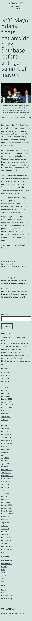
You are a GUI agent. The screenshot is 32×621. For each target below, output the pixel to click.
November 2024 (7, 408)
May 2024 (5, 425)
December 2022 (7, 476)
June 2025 (5, 387)
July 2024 (4, 420)
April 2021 (4, 534)
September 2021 (7, 520)
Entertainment (6, 561)
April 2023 (5, 464)
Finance (4, 566)
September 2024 (7, 414)
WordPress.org (6, 599)
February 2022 (6, 505)
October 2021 (6, 517)
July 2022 (4, 490)
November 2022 (7, 478)
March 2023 (5, 467)
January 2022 (6, 508)
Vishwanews (16, 3)
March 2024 (5, 431)
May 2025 (5, 390)
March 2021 (5, 537)
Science (4, 572)
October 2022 (6, 481)
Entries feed (5, 593)
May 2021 (4, 531)
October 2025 (6, 375)
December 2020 (7, 546)
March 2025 (5, 396)
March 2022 (5, 502)
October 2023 (6, 446)
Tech (3, 578)
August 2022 (5, 487)
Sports (3, 575)
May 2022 (5, 496)
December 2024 (7, 405)
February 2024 (6, 434)
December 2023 (7, 440)
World (24, 266)
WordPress (20, 613)
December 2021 (7, 511)
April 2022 (5, 499)
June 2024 (5, 422)
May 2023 (5, 461)
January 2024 (6, 437)
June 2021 (5, 529)
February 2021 (6, 540)
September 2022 (7, 484)
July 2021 (4, 526)
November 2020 (7, 549)
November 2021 (7, 514)
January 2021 (6, 543)
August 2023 (5, 452)
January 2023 (6, 473)
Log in (3, 590)
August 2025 (5, 381)
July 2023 (4, 455)
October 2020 (6, 552)
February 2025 (6, 399)
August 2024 (6, 417)
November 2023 (7, 443)
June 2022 (5, 493)
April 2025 (5, 393)
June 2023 (5, 458)
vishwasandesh (8, 264)
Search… (4, 314)
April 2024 (5, 428)
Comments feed (7, 596)
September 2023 (7, 449)
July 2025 (4, 384)
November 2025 (7, 372)
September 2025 (7, 378)
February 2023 (6, 470)
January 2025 (6, 402)
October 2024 (6, 411)
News (3, 570)
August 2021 (5, 523)
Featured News (16, 266)
